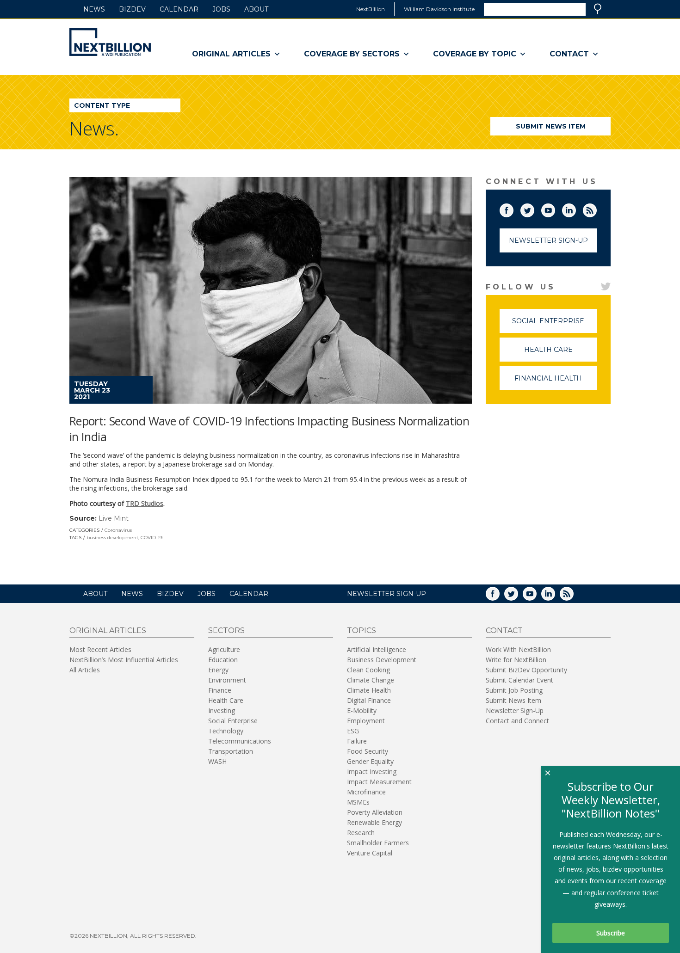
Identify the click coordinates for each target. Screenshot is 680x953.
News (94, 9)
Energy (218, 669)
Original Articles (231, 53)
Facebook (499, 597)
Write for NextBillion (516, 659)
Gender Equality (370, 761)
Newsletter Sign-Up (548, 240)
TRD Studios (144, 503)
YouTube (554, 208)
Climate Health (369, 690)
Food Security (367, 751)
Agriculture (224, 649)
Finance (219, 690)
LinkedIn (575, 208)
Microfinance (366, 791)
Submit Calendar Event (519, 680)
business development (112, 538)
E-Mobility (362, 710)
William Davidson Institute (439, 9)
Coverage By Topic (474, 53)
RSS (596, 208)
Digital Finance (369, 700)
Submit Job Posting (514, 690)
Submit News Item (551, 126)
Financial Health (555, 382)
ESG (353, 730)
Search (597, 8)
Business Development (381, 659)
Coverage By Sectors (352, 53)
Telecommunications (239, 741)
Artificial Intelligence (376, 649)
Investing (221, 710)
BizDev (132, 9)
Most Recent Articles (100, 649)
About (256, 9)
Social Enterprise (554, 325)
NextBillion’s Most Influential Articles (123, 659)
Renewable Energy (374, 822)
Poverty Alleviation (374, 812)
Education (223, 659)
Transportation (230, 751)
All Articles (84, 669)
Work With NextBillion (518, 649)
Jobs (221, 9)
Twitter (533, 208)
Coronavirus (118, 530)
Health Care (560, 353)
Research (361, 832)
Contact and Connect (517, 720)
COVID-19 (151, 538)
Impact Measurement (379, 781)
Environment (227, 680)
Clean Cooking (368, 669)
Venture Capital (369, 852)
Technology (225, 730)
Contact (569, 53)
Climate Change (370, 680)
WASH (217, 761)
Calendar (179, 9)
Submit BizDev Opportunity (526, 669)
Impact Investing (371, 771)
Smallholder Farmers (378, 842)
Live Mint (114, 518)
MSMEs (358, 802)
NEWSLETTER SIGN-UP (386, 594)
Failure (357, 741)
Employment (366, 720)
